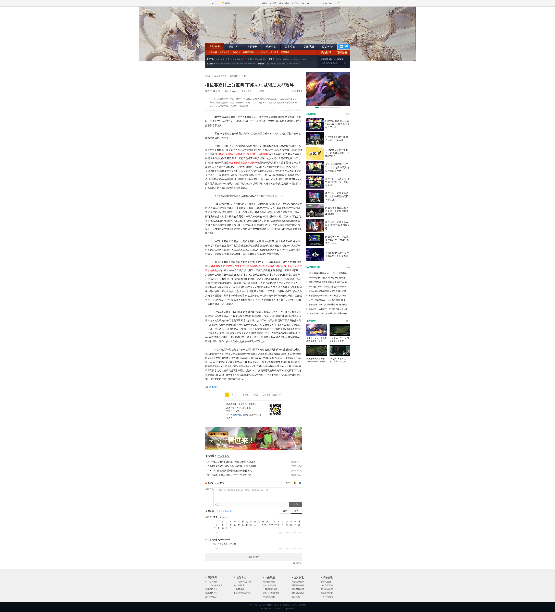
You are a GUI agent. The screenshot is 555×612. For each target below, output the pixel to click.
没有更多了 (253, 557)
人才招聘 (261, 605)
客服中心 (294, 605)
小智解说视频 (269, 597)
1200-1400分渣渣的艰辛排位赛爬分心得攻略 (229, 470)
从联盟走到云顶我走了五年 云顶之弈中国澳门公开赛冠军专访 (337, 167)
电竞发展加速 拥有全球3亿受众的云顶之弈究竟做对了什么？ (337, 124)
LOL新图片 (239, 585)
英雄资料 (252, 46)
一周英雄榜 (239, 589)
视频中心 (233, 46)
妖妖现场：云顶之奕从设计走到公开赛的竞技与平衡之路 (336, 196)
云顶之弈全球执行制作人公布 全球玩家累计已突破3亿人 (337, 153)
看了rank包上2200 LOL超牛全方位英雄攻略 (229, 475)
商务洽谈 (277, 605)
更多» (347, 114)
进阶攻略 (235, 64)
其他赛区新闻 (327, 589)
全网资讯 (251, 64)
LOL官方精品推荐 (242, 593)
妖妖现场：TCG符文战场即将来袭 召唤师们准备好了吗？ (337, 239)
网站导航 (227, 3)
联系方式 (286, 605)
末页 (256, 394)
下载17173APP (232, 411)
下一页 (245, 394)
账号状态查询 (253, 59)
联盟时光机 (281, 64)
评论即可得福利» (224, 511)
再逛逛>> (214, 387)
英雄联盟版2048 (250, 52)
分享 (300, 532)
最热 (296, 511)
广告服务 (269, 605)
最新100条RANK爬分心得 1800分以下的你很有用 (232, 466)
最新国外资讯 (298, 582)
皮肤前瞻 (294, 59)
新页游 (272, 3)
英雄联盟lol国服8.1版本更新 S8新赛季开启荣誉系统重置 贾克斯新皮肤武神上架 (228, 36)
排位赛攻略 (223, 455)
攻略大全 (219, 64)
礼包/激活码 (284, 3)
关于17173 (253, 605)
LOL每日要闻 (211, 582)
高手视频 (285, 52)
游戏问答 (240, 59)
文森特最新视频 (270, 589)
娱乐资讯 (264, 52)
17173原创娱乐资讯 (213, 585)
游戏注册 (324, 59)
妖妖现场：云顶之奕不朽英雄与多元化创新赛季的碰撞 (336, 210)
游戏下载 (332, 59)
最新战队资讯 (211, 589)
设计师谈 (302, 59)
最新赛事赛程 (327, 593)
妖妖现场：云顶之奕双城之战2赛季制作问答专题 (337, 225)
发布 (295, 504)
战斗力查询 (220, 59)
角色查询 (262, 59)
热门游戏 (328, 3)
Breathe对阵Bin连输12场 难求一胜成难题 (327, 278)
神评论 (298, 91)
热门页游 (305, 3)
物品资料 (213, 52)
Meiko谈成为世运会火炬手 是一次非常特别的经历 (331, 273)
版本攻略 (290, 46)
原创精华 (243, 64)
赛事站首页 (326, 582)
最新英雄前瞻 (298, 589)
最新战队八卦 (211, 593)
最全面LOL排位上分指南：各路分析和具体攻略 (231, 462)
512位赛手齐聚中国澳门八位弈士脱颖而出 (327, 287)
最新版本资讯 (298, 585)
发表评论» (297, 563)
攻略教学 (236, 52)
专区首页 (215, 46)
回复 (294, 532)
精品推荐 (326, 52)
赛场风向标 (271, 64)
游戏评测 (340, 59)
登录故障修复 (231, 59)
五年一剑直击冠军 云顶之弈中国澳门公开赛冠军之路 (337, 182)
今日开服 (295, 3)
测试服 (279, 59)
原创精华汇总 (211, 597)
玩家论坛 (327, 46)
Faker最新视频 (269, 585)
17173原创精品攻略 (242, 582)
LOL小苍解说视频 (271, 593)
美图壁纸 (309, 46)
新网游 (264, 3)
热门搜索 (274, 52)
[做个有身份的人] (295, 482)
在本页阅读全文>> (271, 394)
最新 (285, 511)
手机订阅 (260, 91)
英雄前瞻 (286, 59)
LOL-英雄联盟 (220, 76)
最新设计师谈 (298, 593)
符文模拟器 (225, 52)
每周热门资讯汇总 (294, 64)
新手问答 (227, 64)
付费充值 (342, 52)
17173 (207, 76)
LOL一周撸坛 (327, 597)
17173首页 (212, 3)
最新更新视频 (269, 582)
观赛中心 (271, 46)
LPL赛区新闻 (327, 585)
